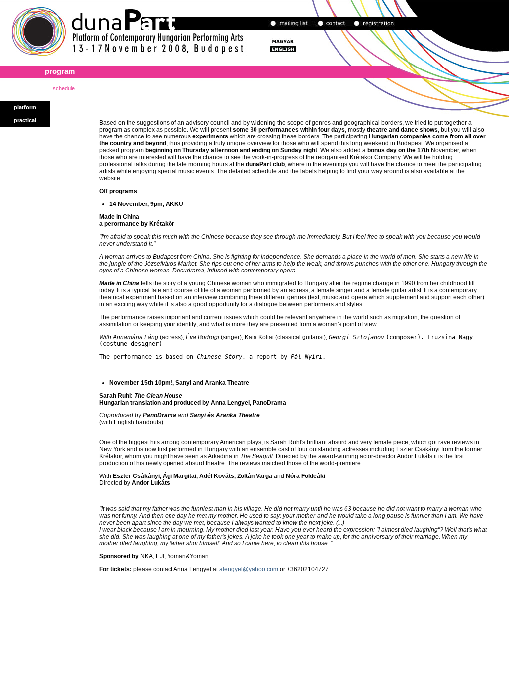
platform (25, 107)
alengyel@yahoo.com (248, 569)
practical (25, 120)
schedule (64, 88)
